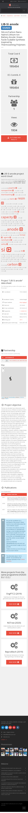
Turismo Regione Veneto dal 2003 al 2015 (11, 768)
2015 (21, 319)
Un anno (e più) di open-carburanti (9, 777)
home (4, 15)
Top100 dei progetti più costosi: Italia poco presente (12, 780)
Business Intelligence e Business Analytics (11, 790)
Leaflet (2, 397)
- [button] (3, 371)
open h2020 (16, 15)
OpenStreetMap (12, 397)
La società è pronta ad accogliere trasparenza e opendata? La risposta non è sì (13, 783)
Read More (13, 604)
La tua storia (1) (22, 1)
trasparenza (10, 15)
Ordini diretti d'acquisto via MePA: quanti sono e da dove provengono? (13, 773)
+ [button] (3, 369)
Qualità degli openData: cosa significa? (11, 770)
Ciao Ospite (14, 1)
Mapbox (7, 398)
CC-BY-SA (22, 397)
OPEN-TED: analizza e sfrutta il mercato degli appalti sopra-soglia (12, 787)
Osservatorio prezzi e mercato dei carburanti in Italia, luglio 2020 (13, 793)
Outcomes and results (15, 138)
